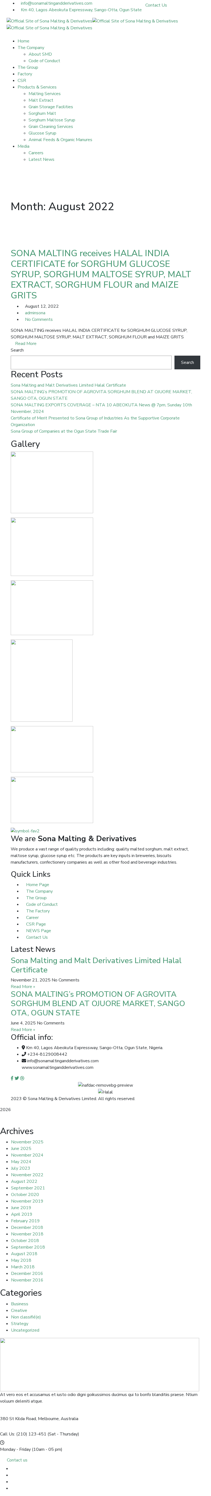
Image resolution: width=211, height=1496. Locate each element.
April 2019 (21, 1214)
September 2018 (28, 1247)
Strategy (19, 1324)
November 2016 (27, 1280)
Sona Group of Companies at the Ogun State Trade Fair (64, 431)
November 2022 (27, 1175)
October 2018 (25, 1241)
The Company (39, 891)
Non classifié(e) (26, 1317)
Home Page (37, 885)
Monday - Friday (15, 1449)
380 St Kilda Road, (18, 1419)
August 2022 (24, 1181)
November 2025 (27, 1142)
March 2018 (23, 1267)
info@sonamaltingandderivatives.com (56, 3)
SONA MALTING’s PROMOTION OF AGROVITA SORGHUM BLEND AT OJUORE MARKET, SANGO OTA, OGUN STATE (98, 1003)
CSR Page (35, 924)
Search (17, 350)
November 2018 (27, 1234)
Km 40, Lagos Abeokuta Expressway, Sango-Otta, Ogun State (81, 10)
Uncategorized (25, 1330)
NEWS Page (38, 931)
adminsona (35, 313)
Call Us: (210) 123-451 (23, 1434)
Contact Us (156, 5)
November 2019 (27, 1201)
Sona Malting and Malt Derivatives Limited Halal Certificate (68, 385)
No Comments (39, 319)
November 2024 (27, 1155)
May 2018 (21, 1260)
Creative (19, 1310)
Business (19, 1304)
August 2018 (24, 1254)
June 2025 (21, 1149)
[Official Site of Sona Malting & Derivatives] (49, 21)
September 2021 (28, 1188)
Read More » (23, 987)
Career (32, 918)
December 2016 (27, 1274)
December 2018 (27, 1227)
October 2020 (25, 1195)
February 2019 (25, 1221)
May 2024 (21, 1162)
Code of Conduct (41, 904)
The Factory (37, 911)
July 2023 (20, 1168)
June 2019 (21, 1208)
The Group (36, 898)
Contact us (17, 1460)
